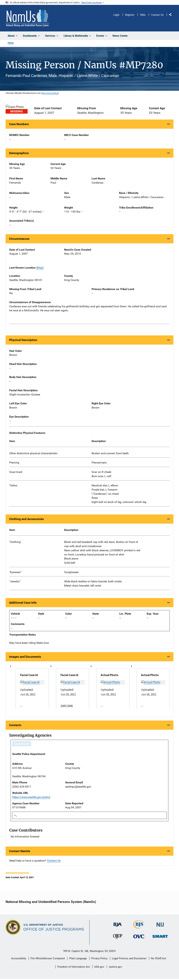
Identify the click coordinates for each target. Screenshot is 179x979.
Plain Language (78, 958)
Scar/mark (15, 472)
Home (11, 43)
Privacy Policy (99, 958)
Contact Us (157, 14)
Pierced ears (99, 462)
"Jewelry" (14, 581)
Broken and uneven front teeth (110, 453)
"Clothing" (15, 542)
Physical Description (23, 340)
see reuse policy (50, 93)
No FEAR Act (158, 958)
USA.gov (99, 966)
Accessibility (18, 958)
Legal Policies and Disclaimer (129, 958)
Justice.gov (115, 966)
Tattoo (13, 485)
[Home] (27, 18)
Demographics (19, 153)
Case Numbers (19, 124)
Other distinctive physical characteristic (33, 453)
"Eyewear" (15, 572)
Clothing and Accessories (26, 519)
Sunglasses (71, 572)
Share (171, 15)
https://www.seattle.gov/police (31, 797)
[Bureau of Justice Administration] (117, 923)
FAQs (143, 14)
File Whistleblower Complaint (48, 958)
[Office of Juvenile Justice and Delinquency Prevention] (117, 937)
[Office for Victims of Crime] (138, 936)
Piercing (14, 462)
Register (129, 14)
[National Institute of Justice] (160, 923)
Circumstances (19, 238)
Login (116, 14)
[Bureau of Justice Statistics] (139, 927)
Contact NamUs (19, 851)
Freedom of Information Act (73, 966)
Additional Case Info (23, 602)
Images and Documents (25, 656)
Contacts (15, 725)
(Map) (40, 267)
